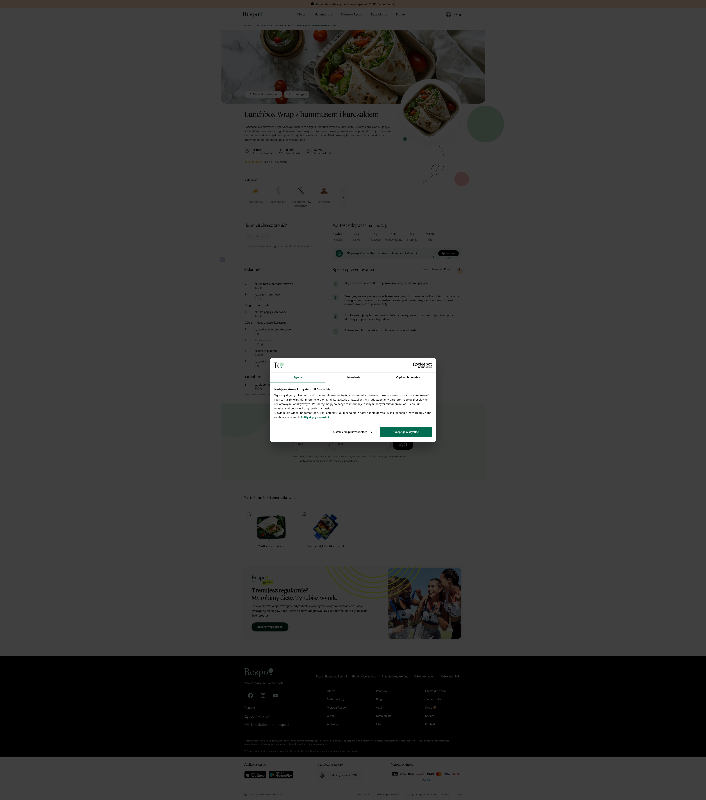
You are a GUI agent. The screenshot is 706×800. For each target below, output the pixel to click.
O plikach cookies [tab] (408, 377)
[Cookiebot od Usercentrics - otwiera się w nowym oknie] (416, 365)
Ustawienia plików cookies (350, 431)
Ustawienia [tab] (353, 377)
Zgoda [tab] (298, 377)
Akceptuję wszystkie (406, 431)
